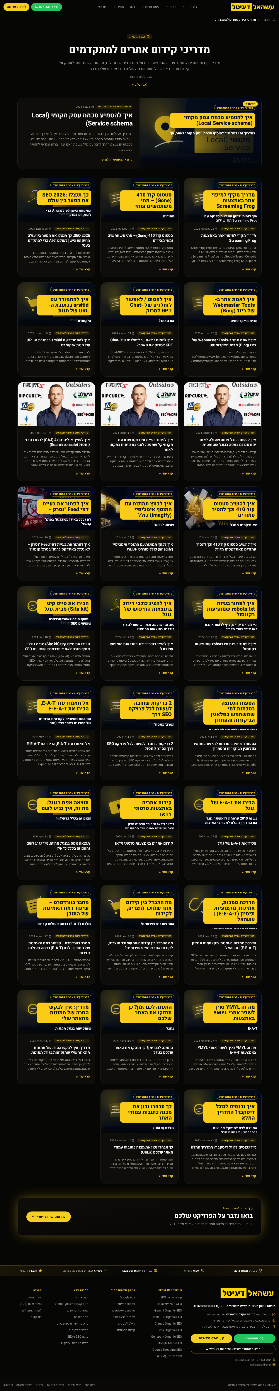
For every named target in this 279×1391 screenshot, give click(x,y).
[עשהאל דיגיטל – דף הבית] (253, 7)
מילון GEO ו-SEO (77, 1336)
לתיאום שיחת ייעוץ (51, 1216)
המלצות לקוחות (78, 1330)
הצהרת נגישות (24, 1385)
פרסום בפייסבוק (125, 1304)
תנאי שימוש (74, 1385)
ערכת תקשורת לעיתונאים (72, 1323)
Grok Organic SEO (170, 1330)
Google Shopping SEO (167, 1349)
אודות (173, 7)
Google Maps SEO (170, 1343)
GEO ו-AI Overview (169, 1304)
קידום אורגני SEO (171, 1297)
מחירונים (118, 7)
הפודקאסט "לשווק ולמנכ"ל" (70, 1304)
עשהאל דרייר (80, 1297)
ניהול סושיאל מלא (124, 1317)
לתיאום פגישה (16, 7)
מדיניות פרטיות (55, 1385)
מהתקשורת (81, 1317)
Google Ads (127, 1297)
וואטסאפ (252, 1338)
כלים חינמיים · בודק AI (74, 1343)
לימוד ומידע (152, 7)
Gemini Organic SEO (168, 1310)
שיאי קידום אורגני (77, 1310)
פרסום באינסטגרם (123, 1310)
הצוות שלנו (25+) (31, 1304)
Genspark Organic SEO (166, 1336)
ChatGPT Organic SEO (167, 1317)
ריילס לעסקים (126, 1323)
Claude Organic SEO (168, 1323)
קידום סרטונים (126, 1330)
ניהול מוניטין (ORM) (169, 1356)
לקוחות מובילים (32, 1310)
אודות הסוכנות (33, 1297)
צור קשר (101, 7)
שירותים (192, 7)
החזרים (40, 1385)
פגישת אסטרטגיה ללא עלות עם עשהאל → (233, 1349)
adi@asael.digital (260, 1364)
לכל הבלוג (141, 85)
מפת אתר (90, 1385)
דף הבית (267, 20)
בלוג (132, 7)
